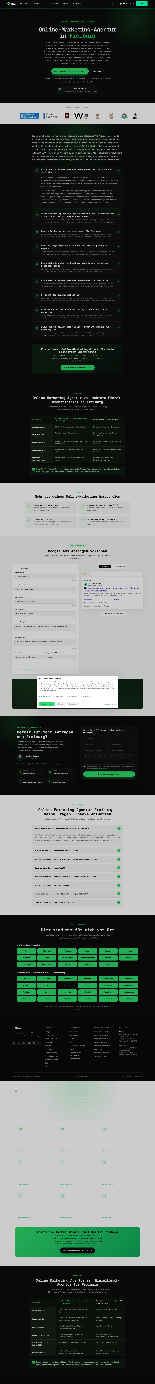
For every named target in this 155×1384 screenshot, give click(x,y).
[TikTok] (133, 3)
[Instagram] (120, 3)
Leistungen (36, 4)
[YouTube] (124, 3)
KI (46, 4)
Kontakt (141, 4)
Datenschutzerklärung (109, 704)
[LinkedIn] (127, 3)
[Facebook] (117, 3)
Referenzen (77, 4)
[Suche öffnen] (112, 4)
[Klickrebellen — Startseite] (11, 3)
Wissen (65, 4)
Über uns (23, 4)
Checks (55, 4)
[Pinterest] (130, 3)
